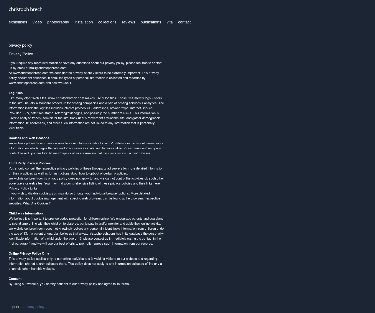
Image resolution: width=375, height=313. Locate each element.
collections (107, 21)
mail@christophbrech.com (48, 67)
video (37, 21)
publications (151, 21)
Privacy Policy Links (23, 188)
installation (83, 21)
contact (184, 21)
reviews (128, 21)
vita (170, 21)
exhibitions (18, 21)
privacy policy (33, 307)
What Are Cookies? (37, 203)
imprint (14, 307)
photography (58, 21)
